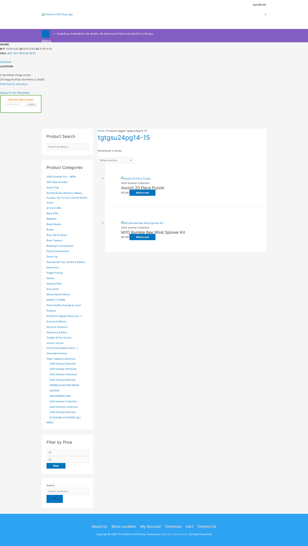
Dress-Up (52, 256)
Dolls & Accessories (58, 251)
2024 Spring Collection (63, 412)
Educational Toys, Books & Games (66, 262)
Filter (56, 465)
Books (50, 229)
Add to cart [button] (142, 192)
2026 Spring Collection (63, 363)
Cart (189, 526)
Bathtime (52, 218)
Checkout (173, 526)
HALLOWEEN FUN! (60, 395)
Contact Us (207, 526)
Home (101, 130)
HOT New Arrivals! (57, 182)
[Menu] (46, 34)
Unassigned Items (57, 353)
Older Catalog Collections (61, 358)
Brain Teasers (54, 240)
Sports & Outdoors (57, 326)
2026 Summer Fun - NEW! (61, 176)
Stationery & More (57, 332)
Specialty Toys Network (174, 534)
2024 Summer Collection (64, 406)
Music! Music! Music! (58, 294)
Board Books (54, 224)
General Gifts (54, 283)
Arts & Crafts (54, 207)
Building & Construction (60, 245)
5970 (32, 53)
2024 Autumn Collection (63, 401)
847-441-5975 (16, 53)
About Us (99, 526)
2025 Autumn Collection (63, 374)
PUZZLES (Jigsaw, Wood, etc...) (64, 316)
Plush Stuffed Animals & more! (64, 305)
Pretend (51, 310)
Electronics (53, 267)
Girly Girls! (53, 289)
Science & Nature (56, 321)
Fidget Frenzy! (55, 272)
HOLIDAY (55, 390)
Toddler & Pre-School (59, 337)
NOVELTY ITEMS (56, 299)
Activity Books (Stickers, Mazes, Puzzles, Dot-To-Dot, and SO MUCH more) (67, 197)
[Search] (55, 499)
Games (50, 278)
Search (51, 485)
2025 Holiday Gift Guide (63, 368)
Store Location (123, 526)
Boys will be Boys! (57, 234)
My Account (150, 526)
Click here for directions (13, 84)
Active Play (53, 187)
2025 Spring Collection (63, 379)
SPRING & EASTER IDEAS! (64, 385)
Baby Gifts (52, 213)
